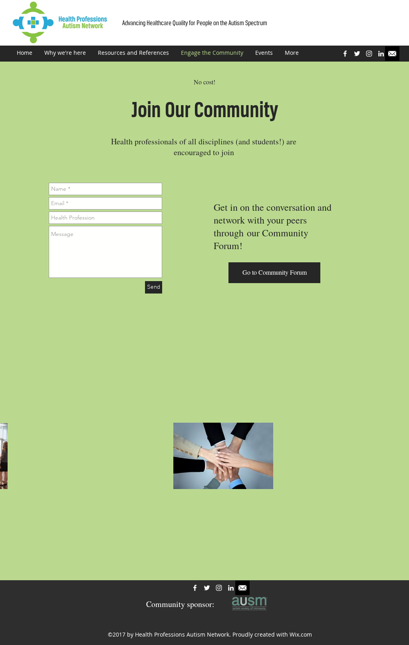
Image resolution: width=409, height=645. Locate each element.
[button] (274, 272)
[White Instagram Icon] (369, 54)
